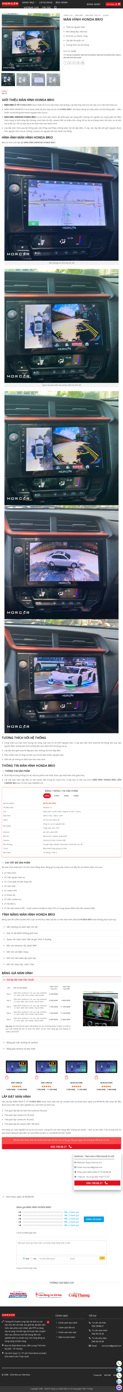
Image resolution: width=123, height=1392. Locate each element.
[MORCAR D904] (106, 1067)
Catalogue (45, 2)
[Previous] (6, 42)
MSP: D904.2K (46, 1083)
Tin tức (46, 7)
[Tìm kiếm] (55, 7)
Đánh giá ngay (93, 1219)
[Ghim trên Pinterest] (78, 63)
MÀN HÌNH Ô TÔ (11, 105)
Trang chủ (68, 15)
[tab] (47, 795)
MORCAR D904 (106, 1083)
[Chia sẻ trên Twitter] (70, 63)
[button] (93, 4)
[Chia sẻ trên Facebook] (66, 63)
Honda (106, 15)
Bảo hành (62, 2)
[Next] (55, 42)
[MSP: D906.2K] (17, 1067)
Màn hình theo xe (93, 15)
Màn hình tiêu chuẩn (74, 57)
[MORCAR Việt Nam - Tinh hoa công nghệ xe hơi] (10, 4)
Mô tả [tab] (4, 93)
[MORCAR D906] (76, 1067)
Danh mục (28, 2)
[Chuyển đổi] (4, 927)
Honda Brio (76, 55)
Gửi (102, 1258)
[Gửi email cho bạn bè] (74, 63)
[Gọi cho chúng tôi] (70, 1146)
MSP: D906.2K (16, 1083)
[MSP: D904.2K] (47, 1067)
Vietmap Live (31, 7)
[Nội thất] (119, 1363)
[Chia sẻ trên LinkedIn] (83, 63)
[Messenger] (119, 1387)
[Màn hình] (119, 1375)
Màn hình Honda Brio (88, 55)
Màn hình (79, 15)
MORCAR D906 (76, 1083)
